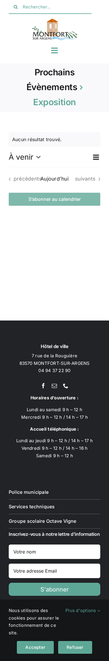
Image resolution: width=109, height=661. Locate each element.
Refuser (75, 647)
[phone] (65, 385)
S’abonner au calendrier (54, 199)
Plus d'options (81, 610)
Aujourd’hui (54, 179)
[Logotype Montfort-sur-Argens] (55, 21)
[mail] (54, 385)
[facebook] (43, 385)
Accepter (35, 647)
